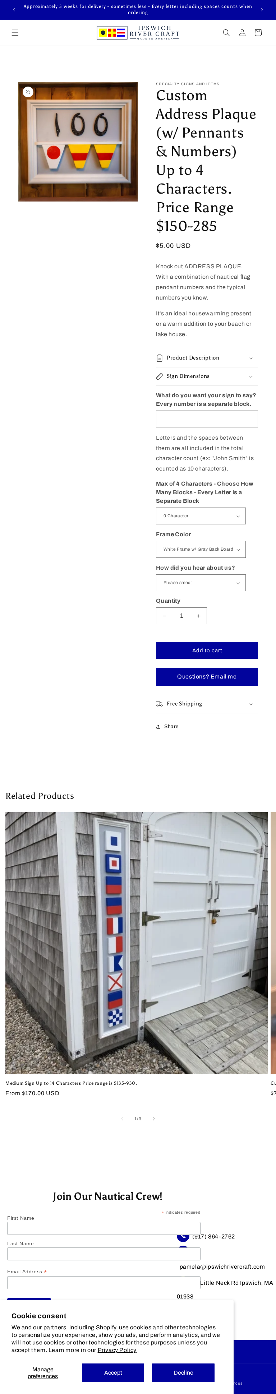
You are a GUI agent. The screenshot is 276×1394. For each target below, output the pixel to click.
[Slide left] (122, 1119)
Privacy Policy (117, 1350)
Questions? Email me (206, 676)
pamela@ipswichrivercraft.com (222, 1267)
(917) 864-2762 (213, 1236)
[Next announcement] (262, 10)
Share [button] (171, 726)
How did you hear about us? (195, 568)
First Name (20, 1218)
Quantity (168, 601)
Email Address (27, 1271)
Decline (183, 1373)
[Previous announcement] (14, 10)
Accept (113, 1373)
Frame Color (173, 534)
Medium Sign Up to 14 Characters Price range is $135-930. (71, 1083)
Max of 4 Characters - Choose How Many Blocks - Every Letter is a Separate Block (205, 492)
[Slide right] (154, 1119)
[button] (15, 33)
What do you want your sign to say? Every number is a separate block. (206, 399)
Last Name (20, 1243)
